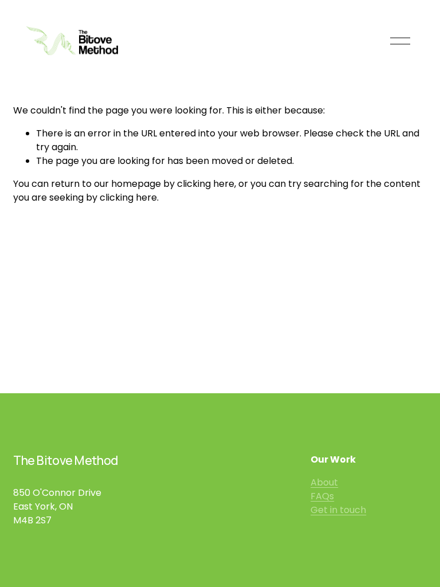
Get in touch (338, 509)
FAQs (322, 496)
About (324, 482)
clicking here (205, 183)
